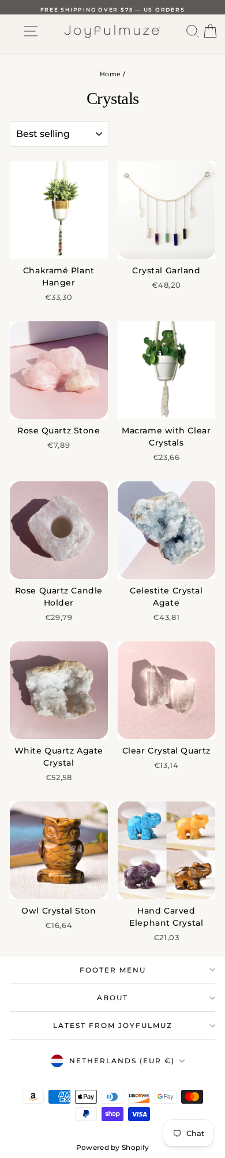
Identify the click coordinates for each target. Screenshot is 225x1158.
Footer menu (113, 970)
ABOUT (112, 997)
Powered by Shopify (112, 1147)
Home (110, 74)
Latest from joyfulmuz (112, 1025)
